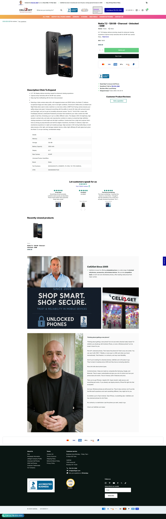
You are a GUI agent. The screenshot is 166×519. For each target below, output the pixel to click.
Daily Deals (93, 16)
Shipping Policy (51, 458)
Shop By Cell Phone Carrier (61, 16)
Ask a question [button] (118, 101)
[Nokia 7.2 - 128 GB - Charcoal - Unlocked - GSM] (37, 230)
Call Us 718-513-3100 (14, 515)
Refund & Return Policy (53, 461)
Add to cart (121, 50)
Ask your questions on (78, 473)
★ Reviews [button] (164, 261)
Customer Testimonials (33, 465)
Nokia (104, 28)
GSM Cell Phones (32, 463)
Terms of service (51, 456)
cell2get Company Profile (34, 458)
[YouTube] (114, 483)
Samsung (76, 16)
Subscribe (111, 495)
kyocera (84, 16)
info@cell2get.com (74, 470)
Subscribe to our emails (112, 486)
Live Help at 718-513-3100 (114, 10)
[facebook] (117, 483)
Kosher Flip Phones (106, 16)
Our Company (31, 467)
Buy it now (118, 56)
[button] (6, 21)
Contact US (119, 16)
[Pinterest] (109, 483)
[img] (83, 184)
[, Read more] (138, 10)
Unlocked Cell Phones (33, 461)
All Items (46, 16)
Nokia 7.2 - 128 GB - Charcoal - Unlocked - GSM (36, 246)
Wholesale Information (33, 456)
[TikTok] (125, 483)
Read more (105, 36)
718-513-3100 (73, 468)
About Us (30, 451)
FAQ (28, 454)
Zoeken (61, 10)
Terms (49, 451)
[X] (121, 483)
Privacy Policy (51, 463)
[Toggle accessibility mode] (147, 3)
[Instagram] (105, 483)
